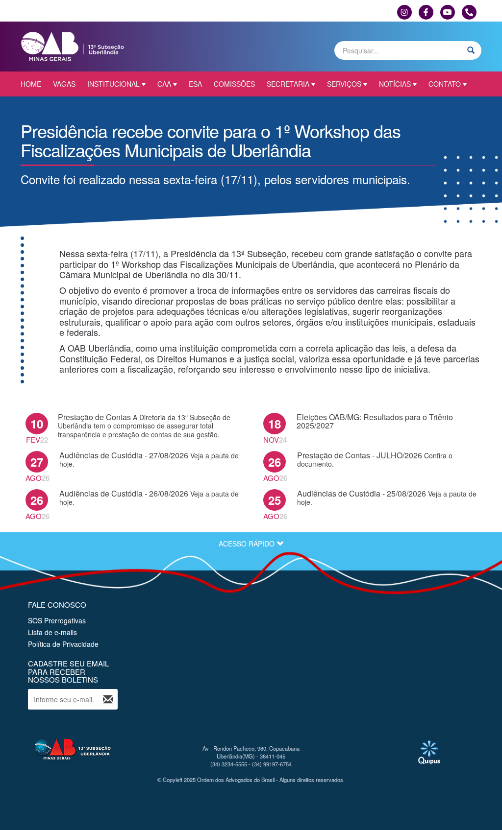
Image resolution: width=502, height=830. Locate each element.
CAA (164, 84)
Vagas (64, 84)
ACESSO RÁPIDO (247, 543)
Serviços (344, 84)
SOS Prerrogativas (57, 620)
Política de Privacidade (63, 644)
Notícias (395, 84)
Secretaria (288, 84)
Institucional (113, 84)
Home (31, 84)
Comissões (234, 84)
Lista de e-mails (52, 632)
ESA (195, 84)
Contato (444, 84)
